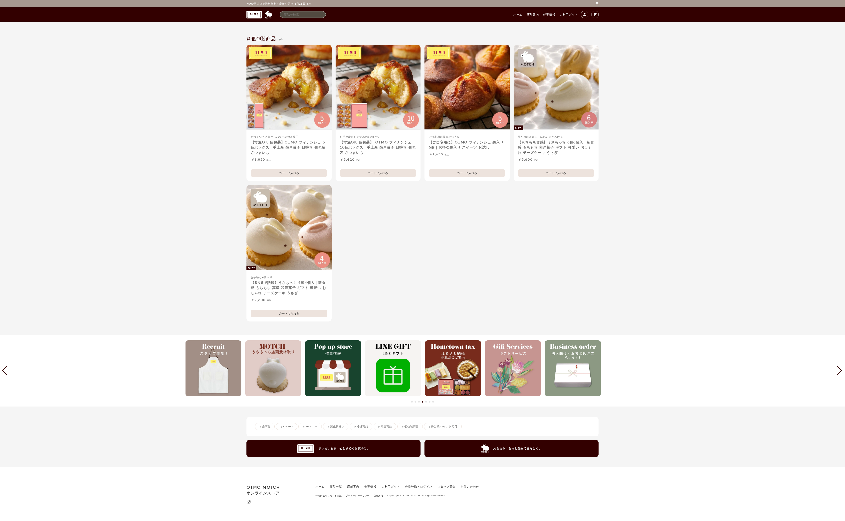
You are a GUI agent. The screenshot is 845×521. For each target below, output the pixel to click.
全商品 (266, 426)
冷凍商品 (362, 426)
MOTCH (311, 426)
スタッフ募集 (446, 486)
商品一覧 (336, 486)
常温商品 (386, 426)
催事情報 (549, 14)
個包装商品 (411, 426)
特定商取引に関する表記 (329, 495)
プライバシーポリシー (357, 495)
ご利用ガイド (569, 14)
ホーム (517, 14)
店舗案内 (533, 14)
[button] (412, 402)
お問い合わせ (470, 486)
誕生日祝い (337, 426)
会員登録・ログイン (418, 486)
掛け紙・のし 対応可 (444, 426)
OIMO (288, 426)
